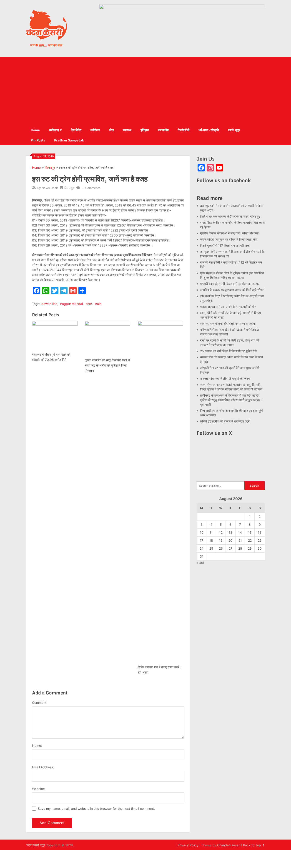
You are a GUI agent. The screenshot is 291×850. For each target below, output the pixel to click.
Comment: (39, 702)
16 (259, 532)
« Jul (200, 563)
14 (240, 532)
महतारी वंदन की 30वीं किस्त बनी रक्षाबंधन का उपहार (229, 284)
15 (250, 532)
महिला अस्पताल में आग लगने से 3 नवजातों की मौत (228, 307)
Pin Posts (38, 140)
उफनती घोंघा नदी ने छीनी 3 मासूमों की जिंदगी (225, 378)
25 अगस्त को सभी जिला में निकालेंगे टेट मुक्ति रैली (228, 351)
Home (35, 130)
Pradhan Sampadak (69, 140)
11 (211, 532)
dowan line (49, 304)
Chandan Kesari (228, 845)
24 (201, 548)
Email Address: (43, 767)
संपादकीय (163, 130)
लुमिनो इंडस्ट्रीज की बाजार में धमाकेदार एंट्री (225, 421)
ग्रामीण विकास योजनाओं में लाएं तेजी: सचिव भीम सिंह (229, 233)
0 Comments (91, 188)
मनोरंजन (95, 130)
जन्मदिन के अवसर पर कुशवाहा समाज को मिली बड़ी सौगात (232, 290)
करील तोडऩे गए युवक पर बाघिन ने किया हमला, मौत (228, 239)
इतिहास (144, 130)
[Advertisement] (145, 91)
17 (201, 540)
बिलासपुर (50, 167)
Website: (38, 789)
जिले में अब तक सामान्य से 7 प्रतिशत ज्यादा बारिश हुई (230, 216)
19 (221, 540)
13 (230, 532)
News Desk (50, 188)
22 (250, 540)
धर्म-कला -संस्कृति (208, 130)
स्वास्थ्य (127, 130)
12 (221, 532)
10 (201, 532)
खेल (111, 130)
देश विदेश (76, 130)
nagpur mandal (71, 304)
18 (211, 540)
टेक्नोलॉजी (183, 130)
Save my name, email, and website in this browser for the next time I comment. (96, 808)
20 (230, 540)
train (98, 304)
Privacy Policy (188, 845)
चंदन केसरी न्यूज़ (35, 845)
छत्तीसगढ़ (54, 130)
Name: (37, 745)
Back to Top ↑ (254, 845)
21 (240, 540)
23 (260, 540)
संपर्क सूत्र (234, 130)
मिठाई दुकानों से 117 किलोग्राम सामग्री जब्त (225, 245)
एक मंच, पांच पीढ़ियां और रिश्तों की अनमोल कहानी (228, 323)
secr (89, 304)
